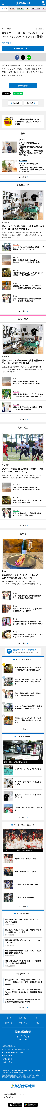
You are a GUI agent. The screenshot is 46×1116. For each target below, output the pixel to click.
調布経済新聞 (23, 3)
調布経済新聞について (10, 1046)
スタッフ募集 (7, 1062)
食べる (12, 8)
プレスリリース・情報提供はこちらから (16, 1049)
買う (27, 8)
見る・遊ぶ (20, 8)
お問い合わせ (7, 1056)
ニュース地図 (6, 29)
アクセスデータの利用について (13, 1052)
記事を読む (23, 85)
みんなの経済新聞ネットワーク (23, 1086)
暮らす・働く (36, 8)
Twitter (26, 1037)
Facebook (19, 1037)
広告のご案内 (7, 1059)
